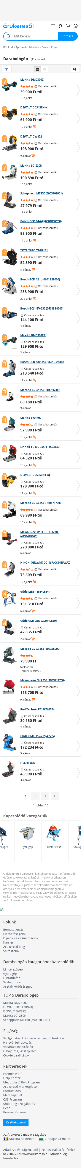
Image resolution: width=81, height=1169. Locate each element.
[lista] (37, 69)
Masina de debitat (22, 1139)
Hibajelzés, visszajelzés (20, 1051)
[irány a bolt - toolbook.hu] (10, 655)
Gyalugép (27, 847)
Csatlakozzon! (16, 1122)
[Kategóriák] (53, 25)
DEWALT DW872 (14, 1011)
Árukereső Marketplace (20, 1087)
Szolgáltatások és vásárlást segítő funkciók (33, 1038)
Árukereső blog (14, 947)
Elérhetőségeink (14, 934)
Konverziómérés (15, 1112)
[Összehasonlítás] (60, 25)
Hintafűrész (54, 847)
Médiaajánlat (12, 1095)
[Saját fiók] (75, 25)
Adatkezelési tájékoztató (20, 1150)
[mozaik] (44, 69)
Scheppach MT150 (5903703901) (26, 1020)
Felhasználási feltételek (58, 1150)
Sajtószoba (11, 951)
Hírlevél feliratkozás (17, 1042)
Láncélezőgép (13, 969)
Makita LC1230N (15, 1015)
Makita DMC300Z (15, 1003)
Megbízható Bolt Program (21, 1082)
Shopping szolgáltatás (19, 1104)
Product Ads (12, 1091)
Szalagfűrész (12, 982)
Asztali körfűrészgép (18, 986)
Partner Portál (13, 1074)
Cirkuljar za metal (57, 1139)
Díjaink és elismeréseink (20, 938)
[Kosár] (68, 25)
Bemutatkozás (13, 929)
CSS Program (12, 1099)
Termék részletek (30, 671)
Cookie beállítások (16, 1055)
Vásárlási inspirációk (18, 1047)
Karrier (8, 942)
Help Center (12, 1078)
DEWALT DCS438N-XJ (18, 1007)
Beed (7, 1108)
